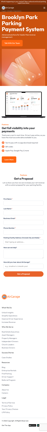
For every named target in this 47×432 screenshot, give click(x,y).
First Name (8, 199)
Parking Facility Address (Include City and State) (22, 238)
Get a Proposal (23, 274)
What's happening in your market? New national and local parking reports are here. (23, 2)
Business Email (9, 218)
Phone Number (9, 228)
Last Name (7, 209)
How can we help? (10, 247)
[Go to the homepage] (11, 296)
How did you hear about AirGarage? (16, 262)
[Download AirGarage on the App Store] (32, 425)
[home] (8, 8)
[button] (43, 8)
